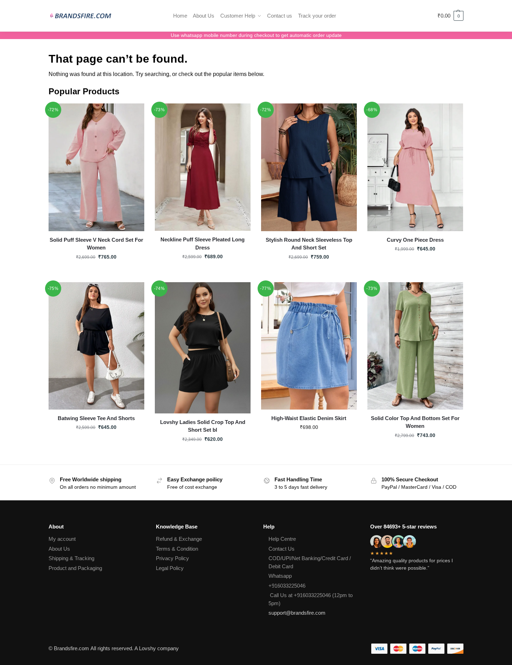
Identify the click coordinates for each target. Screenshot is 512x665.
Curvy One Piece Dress (415, 240)
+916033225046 (286, 586)
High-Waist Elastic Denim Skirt (308, 418)
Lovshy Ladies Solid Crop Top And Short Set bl (202, 426)
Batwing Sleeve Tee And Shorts (96, 418)
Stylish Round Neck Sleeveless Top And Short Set (309, 244)
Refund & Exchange (179, 539)
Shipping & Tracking (71, 558)
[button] (450, 15)
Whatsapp (280, 576)
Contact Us (281, 549)
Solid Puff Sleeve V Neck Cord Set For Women (96, 244)
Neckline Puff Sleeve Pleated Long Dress (202, 243)
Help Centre (282, 539)
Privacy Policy (172, 558)
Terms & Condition (177, 549)
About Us (59, 549)
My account (62, 539)
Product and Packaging (75, 568)
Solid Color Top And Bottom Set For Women (415, 422)
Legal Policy (170, 568)
